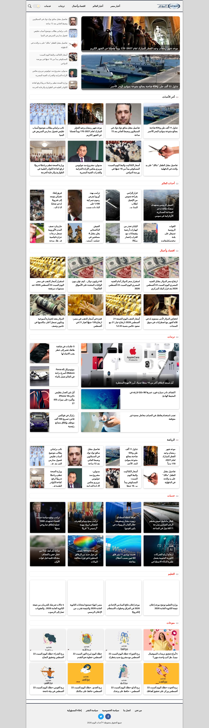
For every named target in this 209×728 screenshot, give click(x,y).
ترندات (61, 6)
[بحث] (29, 6)
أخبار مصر (115, 6)
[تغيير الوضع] (36, 6)
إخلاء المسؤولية (74, 710)
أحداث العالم (168, 183)
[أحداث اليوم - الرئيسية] (169, 6)
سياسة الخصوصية (110, 710)
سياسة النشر (92, 710)
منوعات (171, 622)
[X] (101, 716)
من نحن (138, 710)
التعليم (171, 574)
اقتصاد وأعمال (78, 6)
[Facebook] (108, 716)
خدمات (47, 6)
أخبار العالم (98, 6)
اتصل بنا (127, 710)
